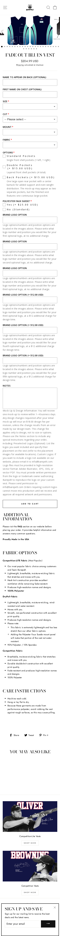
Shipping (20, 65)
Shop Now (30, 843)
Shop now (30, 892)
